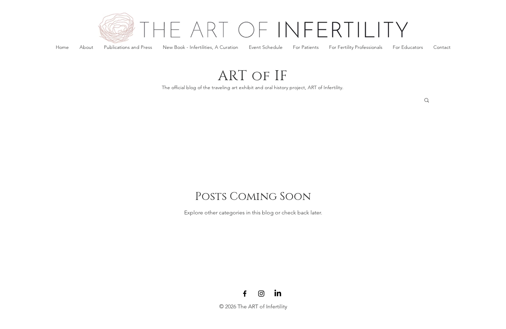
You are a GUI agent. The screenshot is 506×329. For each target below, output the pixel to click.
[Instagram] (261, 293)
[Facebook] (245, 293)
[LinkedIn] (278, 293)
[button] (306, 47)
